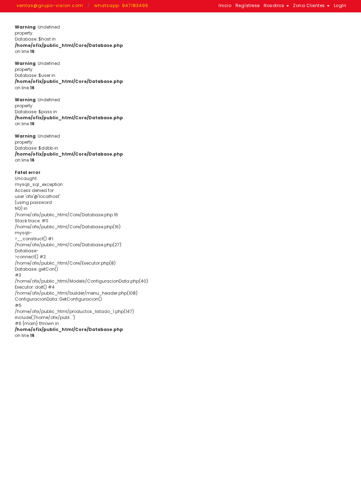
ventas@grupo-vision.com (50, 5)
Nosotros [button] (275, 5)
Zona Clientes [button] (309, 5)
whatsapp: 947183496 (121, 5)
